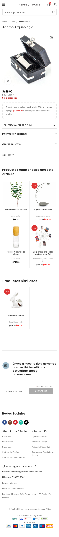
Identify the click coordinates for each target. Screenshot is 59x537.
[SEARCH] (53, 12)
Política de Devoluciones (13, 457)
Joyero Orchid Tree (43, 209)
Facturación (7, 441)
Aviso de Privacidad (41, 447)
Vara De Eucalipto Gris (16, 209)
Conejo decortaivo (16, 315)
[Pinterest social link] (15, 422)
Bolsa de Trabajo (39, 441)
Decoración (18, 322)
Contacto (6, 436)
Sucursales (7, 447)
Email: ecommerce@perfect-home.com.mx (22, 471)
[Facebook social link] (4, 422)
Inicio (4, 21)
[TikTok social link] (26, 422)
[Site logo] (29, 4)
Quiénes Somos (39, 436)
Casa (13, 21)
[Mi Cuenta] (55, 5)
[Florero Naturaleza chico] (16, 237)
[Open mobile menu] (4, 5)
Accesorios (24, 21)
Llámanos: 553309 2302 (13, 477)
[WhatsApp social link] (21, 422)
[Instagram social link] (10, 422)
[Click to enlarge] (8, 81)
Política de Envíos (10, 452)
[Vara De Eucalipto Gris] (16, 194)
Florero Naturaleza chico (16, 253)
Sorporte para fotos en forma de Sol (43, 253)
